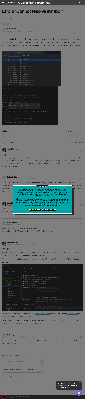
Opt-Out (57, 206)
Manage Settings (48, 209)
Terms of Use (53, 202)
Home (10, 3)
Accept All (34, 209)
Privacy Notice (38, 202)
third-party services (27, 204)
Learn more (46, 196)
